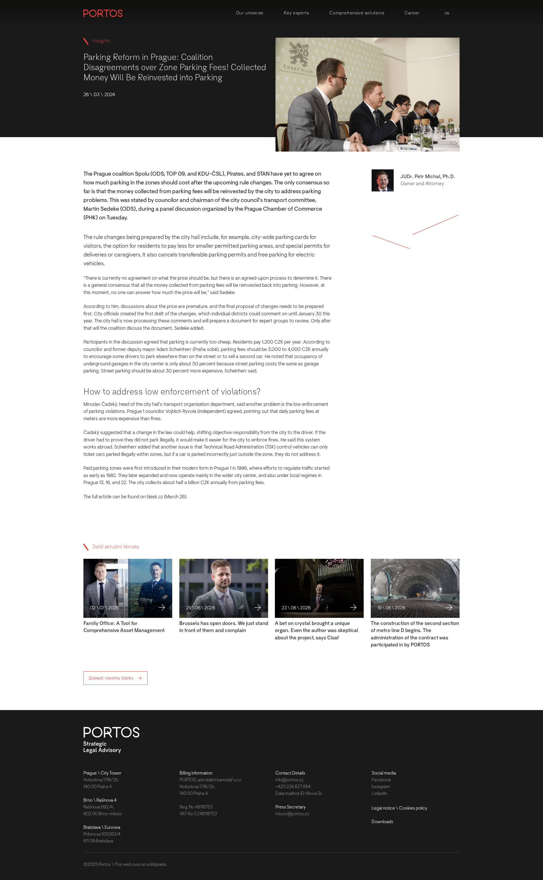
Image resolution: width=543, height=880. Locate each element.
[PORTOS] (102, 13)
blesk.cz (155, 496)
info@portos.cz (289, 780)
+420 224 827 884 (293, 787)
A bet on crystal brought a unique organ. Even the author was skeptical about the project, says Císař (316, 630)
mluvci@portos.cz (292, 814)
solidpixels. (157, 864)
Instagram (381, 787)
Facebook (381, 780)
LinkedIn (379, 793)
